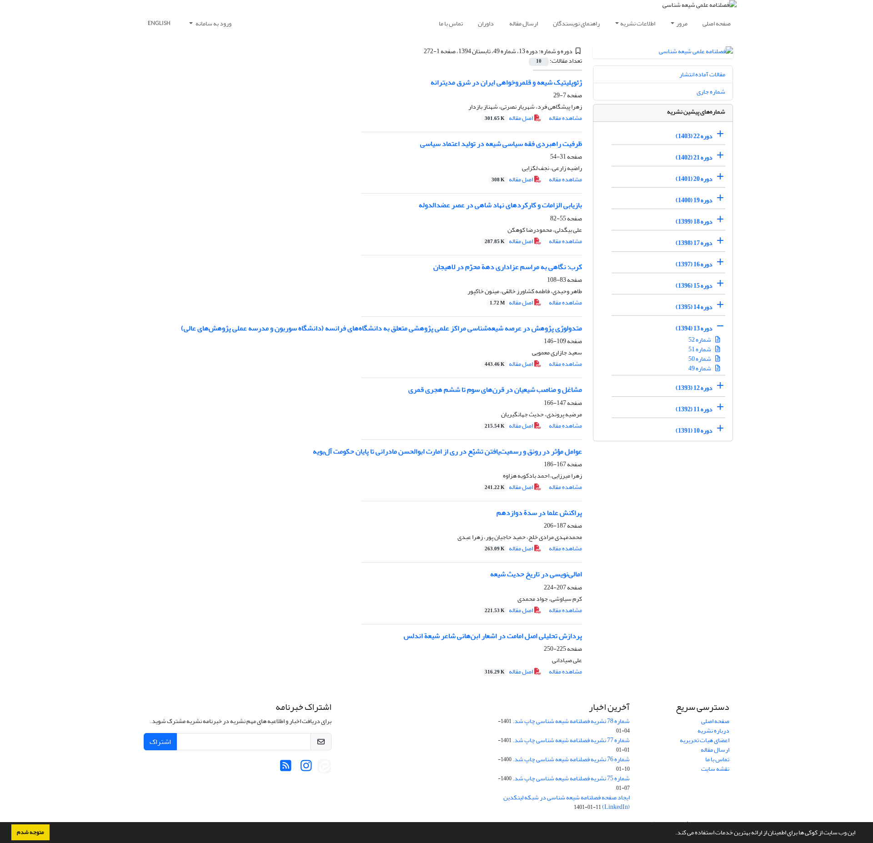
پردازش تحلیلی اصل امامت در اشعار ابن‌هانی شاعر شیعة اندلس (493, 636)
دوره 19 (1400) (694, 200)
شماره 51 (700, 349)
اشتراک (160, 741)
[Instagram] (306, 768)
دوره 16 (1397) (694, 264)
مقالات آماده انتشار (702, 74)
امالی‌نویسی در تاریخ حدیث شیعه (536, 574)
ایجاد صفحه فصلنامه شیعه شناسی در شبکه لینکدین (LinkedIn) (566, 802)
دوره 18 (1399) (694, 221)
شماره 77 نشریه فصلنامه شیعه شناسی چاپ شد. (571, 740)
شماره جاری (711, 91)
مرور (681, 23)
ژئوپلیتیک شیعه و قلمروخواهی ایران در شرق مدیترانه (506, 82)
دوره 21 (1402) (694, 157)
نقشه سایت (715, 769)
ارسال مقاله (523, 23)
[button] (673, 833)
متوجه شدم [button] (30, 832)
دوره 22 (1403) (694, 136)
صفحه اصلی (716, 23)
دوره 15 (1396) (694, 285)
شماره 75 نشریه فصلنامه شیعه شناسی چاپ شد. (571, 778)
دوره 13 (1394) (694, 328)
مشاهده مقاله (565, 118)
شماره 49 (700, 368)
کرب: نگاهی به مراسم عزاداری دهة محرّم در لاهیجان (507, 267)
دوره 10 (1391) (694, 430)
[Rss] (286, 768)
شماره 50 (700, 359)
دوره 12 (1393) (694, 388)
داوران (486, 23)
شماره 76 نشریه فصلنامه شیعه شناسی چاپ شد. (571, 759)
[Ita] (324, 768)
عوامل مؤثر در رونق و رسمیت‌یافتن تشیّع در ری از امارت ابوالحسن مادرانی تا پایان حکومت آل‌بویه (447, 451)
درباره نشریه (713, 730)
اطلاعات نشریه (637, 23)
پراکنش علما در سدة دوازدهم (539, 512)
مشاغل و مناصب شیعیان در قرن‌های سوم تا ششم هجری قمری (495, 389)
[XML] (418, 51)
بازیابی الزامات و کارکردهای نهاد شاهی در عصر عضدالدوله (500, 205)
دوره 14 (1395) (694, 307)
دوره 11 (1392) (694, 409)
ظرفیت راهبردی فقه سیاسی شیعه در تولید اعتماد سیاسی (501, 143)
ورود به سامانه (213, 23)
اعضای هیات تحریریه (704, 740)
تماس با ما (451, 23)
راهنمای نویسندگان (576, 23)
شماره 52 (700, 340)
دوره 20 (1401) (694, 179)
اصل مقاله (509, 118)
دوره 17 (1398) (694, 243)
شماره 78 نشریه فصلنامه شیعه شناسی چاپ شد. (571, 721)
